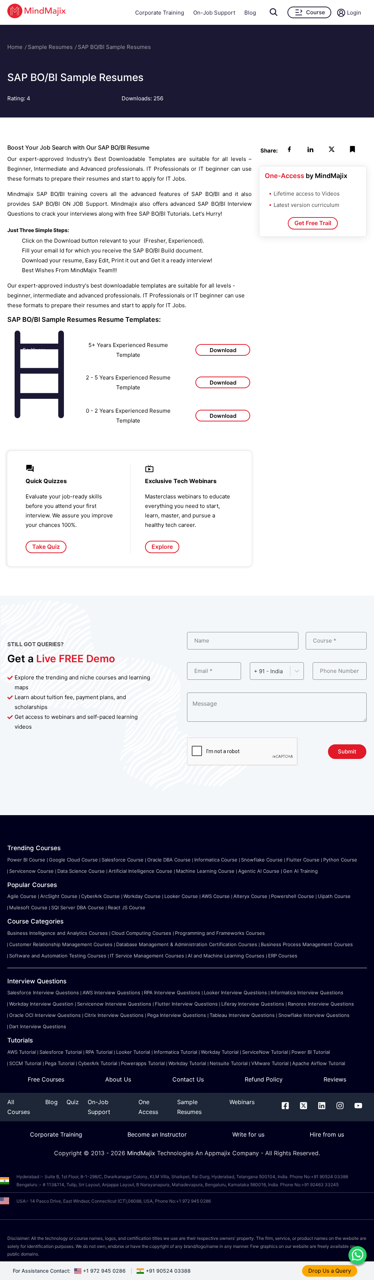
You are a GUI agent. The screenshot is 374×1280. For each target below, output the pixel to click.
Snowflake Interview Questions (314, 1015)
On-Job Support (214, 12)
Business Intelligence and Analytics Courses (57, 933)
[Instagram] (340, 1107)
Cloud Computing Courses (141, 933)
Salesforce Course (123, 860)
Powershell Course (292, 896)
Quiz (72, 1102)
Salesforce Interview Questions (43, 992)
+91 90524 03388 (168, 1271)
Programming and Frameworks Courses (220, 933)
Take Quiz (46, 546)
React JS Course (126, 907)
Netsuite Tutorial (229, 1063)
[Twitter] (303, 1107)
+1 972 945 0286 (104, 1271)
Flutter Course (303, 860)
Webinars (242, 1102)
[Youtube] (358, 1107)
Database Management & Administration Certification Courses (186, 944)
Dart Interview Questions (37, 1026)
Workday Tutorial (219, 1052)
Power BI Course (26, 860)
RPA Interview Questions (172, 992)
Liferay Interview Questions (252, 1004)
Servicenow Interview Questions (114, 1004)
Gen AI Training (300, 871)
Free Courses (46, 1079)
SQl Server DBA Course (77, 907)
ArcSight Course (58, 896)
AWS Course (216, 896)
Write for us (248, 1134)
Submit (347, 751)
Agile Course (22, 896)
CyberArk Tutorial (97, 1063)
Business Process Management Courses (307, 944)
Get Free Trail (312, 223)
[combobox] (254, 671)
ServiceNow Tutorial (265, 1052)
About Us (118, 1079)
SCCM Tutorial (25, 1063)
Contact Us (188, 1079)
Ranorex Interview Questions (321, 1004)
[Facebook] (285, 1107)
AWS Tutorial (21, 1052)
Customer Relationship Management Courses (60, 944)
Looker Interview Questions (235, 992)
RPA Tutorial (98, 1052)
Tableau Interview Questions (242, 1015)
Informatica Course (215, 860)
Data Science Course (81, 871)
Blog (250, 12)
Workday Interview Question (41, 1004)
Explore (162, 546)
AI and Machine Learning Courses (226, 956)
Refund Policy (264, 1079)
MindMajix (142, 1153)
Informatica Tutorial (175, 1052)
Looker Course (181, 896)
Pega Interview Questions (176, 1015)
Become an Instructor (157, 1134)
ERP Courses (282, 956)
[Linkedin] (322, 1107)
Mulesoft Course (28, 907)
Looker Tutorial (133, 1052)
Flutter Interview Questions (186, 1004)
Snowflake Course (262, 860)
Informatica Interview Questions (307, 992)
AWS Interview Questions (111, 992)
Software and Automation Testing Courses (57, 956)
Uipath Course (334, 896)
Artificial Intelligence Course (140, 871)
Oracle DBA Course (169, 860)
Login (354, 12)
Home (15, 46)
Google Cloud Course (73, 860)
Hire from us (327, 1134)
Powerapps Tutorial (143, 1063)
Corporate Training (159, 12)
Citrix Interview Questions (114, 1015)
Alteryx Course (250, 896)
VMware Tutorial (270, 1063)
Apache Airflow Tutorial (318, 1063)
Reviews (335, 1079)
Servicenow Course (31, 871)
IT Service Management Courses (147, 956)
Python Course (340, 860)
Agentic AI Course (258, 871)
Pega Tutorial (60, 1063)
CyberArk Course (100, 896)
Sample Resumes (50, 46)
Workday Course (142, 896)
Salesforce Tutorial (60, 1052)
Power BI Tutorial (310, 1052)
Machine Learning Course (205, 871)
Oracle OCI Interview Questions (45, 1015)
